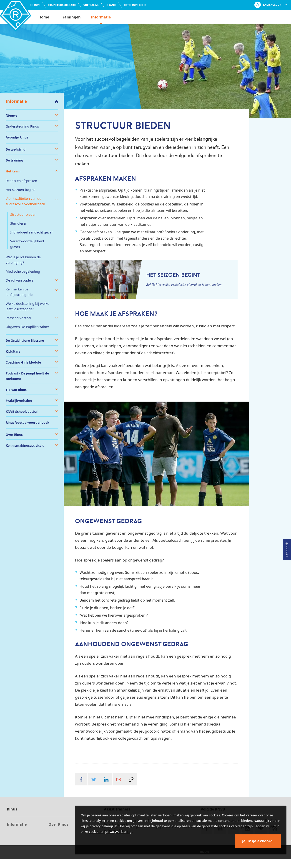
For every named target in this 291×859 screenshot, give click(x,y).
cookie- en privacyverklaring (110, 831)
